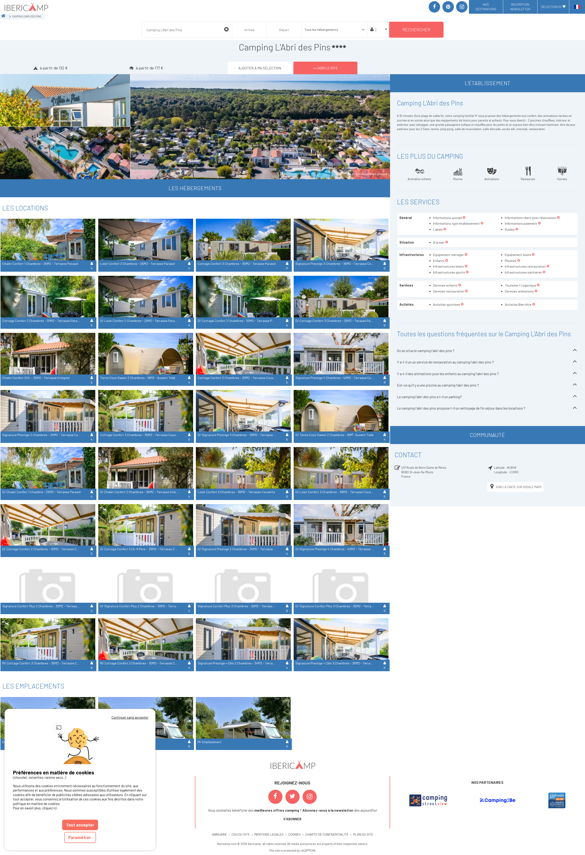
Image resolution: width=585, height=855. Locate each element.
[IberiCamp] (26, 7)
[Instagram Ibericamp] (310, 797)
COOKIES (294, 834)
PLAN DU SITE (363, 834)
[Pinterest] (448, 7)
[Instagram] (462, 7)
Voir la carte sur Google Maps (519, 487)
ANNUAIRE (219, 834)
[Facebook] (434, 7)
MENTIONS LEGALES (269, 834)
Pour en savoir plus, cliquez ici (35, 808)
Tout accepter (80, 824)
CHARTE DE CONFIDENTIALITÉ (326, 834)
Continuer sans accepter (130, 717)
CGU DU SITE (240, 834)
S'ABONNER (292, 819)
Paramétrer (80, 837)
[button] (464, 218)
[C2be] (497, 800)
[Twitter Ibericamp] (292, 797)
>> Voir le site (325, 68)
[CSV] (428, 800)
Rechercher (416, 29)
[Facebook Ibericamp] (275, 797)
